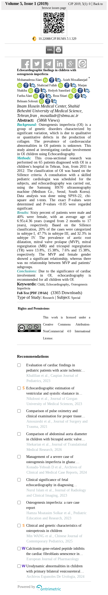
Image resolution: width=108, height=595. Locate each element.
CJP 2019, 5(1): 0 (79, 4)
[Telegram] (48, 63)
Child (40, 284)
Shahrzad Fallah (47, 85)
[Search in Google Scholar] (51, 81)
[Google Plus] (70, 63)
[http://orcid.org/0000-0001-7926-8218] (19, 87)
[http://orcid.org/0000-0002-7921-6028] (60, 87)
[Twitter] (37, 63)
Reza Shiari (60, 96)
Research (48, 298)
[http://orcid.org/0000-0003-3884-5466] (30, 92)
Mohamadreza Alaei (29, 80)
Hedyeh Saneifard (59, 90)
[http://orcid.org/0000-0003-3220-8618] (35, 97)
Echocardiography (57, 284)
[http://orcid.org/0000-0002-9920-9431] (45, 81)
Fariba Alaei (24, 96)
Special (75, 298)
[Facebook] (25, 63)
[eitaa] (82, 63)
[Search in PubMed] (58, 81)
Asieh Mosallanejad (75, 80)
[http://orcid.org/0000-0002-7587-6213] (41, 103)
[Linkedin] (59, 63)
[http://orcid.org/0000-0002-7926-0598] (74, 92)
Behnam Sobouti (27, 101)
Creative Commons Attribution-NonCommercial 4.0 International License (66, 331)
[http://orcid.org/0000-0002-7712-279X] (70, 97)
